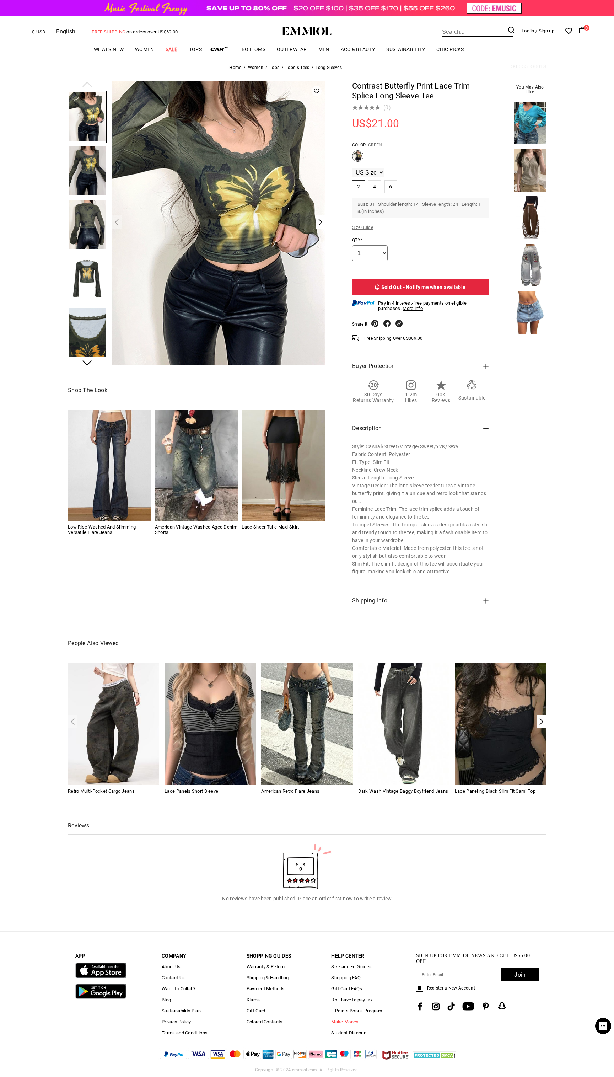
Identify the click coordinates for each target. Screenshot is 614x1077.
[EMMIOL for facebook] (420, 1006)
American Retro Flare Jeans (290, 791)
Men (323, 49)
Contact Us (173, 977)
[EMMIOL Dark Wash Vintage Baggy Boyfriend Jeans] (403, 723)
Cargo (222, 49)
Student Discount (349, 1032)
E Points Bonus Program (356, 1010)
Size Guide (362, 227)
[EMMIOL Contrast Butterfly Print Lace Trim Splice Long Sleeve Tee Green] (357, 159)
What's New (109, 49)
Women (144, 49)
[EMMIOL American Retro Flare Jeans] (306, 723)
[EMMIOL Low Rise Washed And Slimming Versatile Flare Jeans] (109, 465)
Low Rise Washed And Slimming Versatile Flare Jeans (102, 529)
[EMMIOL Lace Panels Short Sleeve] (210, 723)
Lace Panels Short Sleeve (191, 791)
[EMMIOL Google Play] (100, 997)
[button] (87, 85)
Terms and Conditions (185, 1032)
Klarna (253, 999)
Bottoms (253, 49)
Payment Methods (266, 988)
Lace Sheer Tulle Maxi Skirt (270, 527)
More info (413, 308)
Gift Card (256, 1010)
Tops (195, 49)
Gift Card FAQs (346, 988)
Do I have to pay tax (351, 999)
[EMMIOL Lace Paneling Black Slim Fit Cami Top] (500, 723)
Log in (528, 30)
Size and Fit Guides (351, 966)
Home (235, 67)
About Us (171, 966)
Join (520, 974)
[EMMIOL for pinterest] (486, 1006)
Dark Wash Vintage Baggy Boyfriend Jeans (403, 791)
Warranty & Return (266, 966)
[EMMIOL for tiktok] (451, 1006)
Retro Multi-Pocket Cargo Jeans (101, 791)
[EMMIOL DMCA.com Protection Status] (434, 1059)
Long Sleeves (329, 67)
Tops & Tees (297, 67)
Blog (166, 999)
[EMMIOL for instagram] (436, 1006)
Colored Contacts (265, 1021)
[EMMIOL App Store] (100, 976)
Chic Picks (450, 49)
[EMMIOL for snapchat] (502, 1006)
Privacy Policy (176, 1021)
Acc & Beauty (358, 49)
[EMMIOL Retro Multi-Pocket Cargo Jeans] (113, 723)
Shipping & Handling (268, 977)
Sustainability (405, 49)
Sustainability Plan (181, 1010)
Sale (172, 49)
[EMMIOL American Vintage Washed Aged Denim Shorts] (196, 465)
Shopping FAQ (346, 977)
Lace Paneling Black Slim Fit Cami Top (495, 791)
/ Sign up (544, 30)
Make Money (344, 1021)
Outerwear (292, 49)
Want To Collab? (179, 988)
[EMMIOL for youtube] (468, 1006)
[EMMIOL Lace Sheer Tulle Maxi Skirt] (283, 465)
